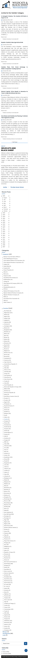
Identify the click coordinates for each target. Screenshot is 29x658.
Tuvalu (5, 611)
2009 (4, 243)
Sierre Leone (7, 571)
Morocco (6, 500)
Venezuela (6, 622)
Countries (5, 308)
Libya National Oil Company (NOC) (12, 283)
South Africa (7, 578)
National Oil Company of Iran (10, 291)
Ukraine (6, 616)
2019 (4, 224)
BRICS (5, 347)
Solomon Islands (8, 573)
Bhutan (5, 337)
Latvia (5, 466)
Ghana (13, 139)
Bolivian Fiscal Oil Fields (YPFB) (11, 256)
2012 (4, 237)
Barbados (6, 331)
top (26, 650)
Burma (5, 354)
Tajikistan (6, 594)
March (5, 207)
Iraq (5, 449)
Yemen (5, 626)
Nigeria (5, 521)
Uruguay (6, 618)
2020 (4, 222)
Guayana (6, 428)
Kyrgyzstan (6, 462)
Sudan (5, 588)
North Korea (7, 525)
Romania (6, 554)
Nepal (5, 510)
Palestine (6, 537)
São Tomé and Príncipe (9, 561)
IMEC (5, 442)
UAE (5, 613)
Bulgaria (6, 350)
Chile (5, 367)
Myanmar (6, 504)
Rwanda (6, 557)
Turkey (5, 607)
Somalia (6, 575)
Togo (5, 601)
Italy (5, 451)
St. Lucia (6, 586)
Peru (5, 544)
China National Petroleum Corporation (12, 262)
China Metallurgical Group (10, 258)
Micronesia (6, 493)
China (5, 369)
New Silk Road (7, 514)
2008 (4, 244)
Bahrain (6, 328)
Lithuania (6, 476)
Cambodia (6, 358)
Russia (5, 556)
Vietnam (6, 624)
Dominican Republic (8, 392)
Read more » (4, 37)
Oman (5, 531)
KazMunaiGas (7, 279)
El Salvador (6, 404)
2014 (4, 233)
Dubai (5, 394)
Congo (5, 373)
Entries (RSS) (6, 651)
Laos (5, 464)
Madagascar (7, 478)
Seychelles (6, 569)
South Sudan (7, 582)
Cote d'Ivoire (7, 379)
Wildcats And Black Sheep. (12, 656)
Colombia (6, 371)
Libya (5, 474)
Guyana (6, 434)
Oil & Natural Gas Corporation (11, 298)
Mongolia (6, 497)
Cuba (5, 383)
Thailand (6, 597)
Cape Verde (7, 362)
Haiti (5, 436)
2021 (4, 220)
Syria (5, 592)
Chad (5, 366)
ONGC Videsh (7, 302)
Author (5, 187)
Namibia (6, 506)
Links (4, 635)
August (5, 197)
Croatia (6, 381)
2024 (4, 214)
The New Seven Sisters (17, 187)
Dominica (6, 390)
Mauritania (6, 487)
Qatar (5, 550)
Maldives (6, 483)
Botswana (6, 343)
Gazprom (6, 275)
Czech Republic (7, 385)
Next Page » (15, 142)
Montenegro (7, 499)
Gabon (5, 417)
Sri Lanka (6, 584)
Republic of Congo (8, 552)
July (4, 199)
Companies (5, 254)
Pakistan (6, 533)
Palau (5, 535)
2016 (4, 229)
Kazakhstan (7, 457)
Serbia (5, 567)
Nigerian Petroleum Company (10, 294)
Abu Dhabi (6, 310)
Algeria (5, 316)
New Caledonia (7, 512)
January (5, 211)
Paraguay (6, 542)
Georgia (6, 421)
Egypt (5, 402)
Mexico (5, 491)
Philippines (6, 546)
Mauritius (6, 489)
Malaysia (6, 481)
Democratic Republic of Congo (11, 386)
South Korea (7, 580)
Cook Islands (7, 375)
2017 (4, 228)
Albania (6, 314)
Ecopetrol (6, 268)
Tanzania (6, 595)
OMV (5, 300)
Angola (5, 318)
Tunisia (5, 605)
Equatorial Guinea (8, 405)
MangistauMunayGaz (9, 287)
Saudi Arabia (7, 563)
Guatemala (6, 426)
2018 (4, 226)
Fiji (4, 415)
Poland (5, 548)
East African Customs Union (10, 396)
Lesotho (6, 470)
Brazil (5, 345)
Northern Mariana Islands (10, 527)
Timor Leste (7, 599)
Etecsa (5, 273)
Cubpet (5, 264)
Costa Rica (6, 377)
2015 (4, 231)
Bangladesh (7, 329)
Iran (5, 447)
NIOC (5, 296)
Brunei (5, 348)
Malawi (5, 480)
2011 (4, 239)
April (5, 205)
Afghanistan (7, 312)
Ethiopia (6, 413)
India (5, 443)
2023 (4, 216)
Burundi (6, 356)
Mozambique (7, 502)
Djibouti (6, 388)
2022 (4, 218)
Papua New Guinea (8, 540)
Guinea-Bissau (7, 432)
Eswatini (6, 411)
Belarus (6, 333)
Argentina (6, 322)
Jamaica (6, 453)
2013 (4, 235)
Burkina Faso (7, 352)
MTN (5, 289)
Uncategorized (6, 633)
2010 (4, 241)
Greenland (6, 424)
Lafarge (5, 281)
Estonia (6, 409)
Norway (6, 529)
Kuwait (5, 461)
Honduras (6, 438)
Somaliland (6, 576)
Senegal (6, 565)
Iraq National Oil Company (10, 277)
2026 (4, 195)
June (5, 201)
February (6, 209)
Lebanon (6, 468)
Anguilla (6, 320)
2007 (4, 246)
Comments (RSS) (7, 653)
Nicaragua (6, 516)
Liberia (5, 472)
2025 (4, 212)
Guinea (6, 430)
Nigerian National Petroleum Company (13, 292)
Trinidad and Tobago (9, 603)
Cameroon (6, 360)
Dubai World (6, 266)
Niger (5, 519)
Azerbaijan (6, 326)
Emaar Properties (8, 270)
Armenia (6, 324)
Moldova (6, 495)
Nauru (5, 508)
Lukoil (5, 285)
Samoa (5, 559)
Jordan (5, 455)
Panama (6, 538)
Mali (5, 485)
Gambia (9, 39)
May (5, 203)
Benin (5, 335)
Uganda (6, 614)
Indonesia (6, 445)
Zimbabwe (6, 630)
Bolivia (5, 339)
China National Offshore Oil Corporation (13, 260)
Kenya (5, 459)
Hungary (6, 440)
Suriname (6, 590)
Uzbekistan (6, 620)
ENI (4, 272)
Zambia (6, 628)
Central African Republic (9, 364)
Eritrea (5, 407)
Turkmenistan (7, 609)
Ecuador (6, 398)
